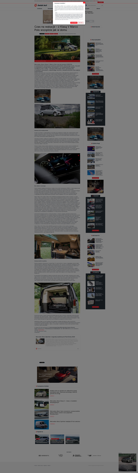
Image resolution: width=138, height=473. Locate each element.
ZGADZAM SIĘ (74, 22)
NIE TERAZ (81, 22)
